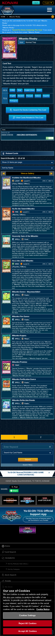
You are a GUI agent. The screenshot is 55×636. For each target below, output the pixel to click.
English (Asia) (29, 90)
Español (46, 96)
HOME (3, 17)
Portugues (13, 101)
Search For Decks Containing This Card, (27, 30)
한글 (19, 90)
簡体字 (39, 90)
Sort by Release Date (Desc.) (18, 564)
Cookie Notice (43, 609)
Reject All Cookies (27, 623)
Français (30, 96)
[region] (27, 609)
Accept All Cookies (27, 631)
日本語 (12, 90)
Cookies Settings (27, 615)
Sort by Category (14, 569)
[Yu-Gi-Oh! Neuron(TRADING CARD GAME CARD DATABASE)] (7, 10)
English (12, 96)
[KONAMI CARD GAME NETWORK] (27, 530)
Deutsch (21, 96)
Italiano (37, 96)
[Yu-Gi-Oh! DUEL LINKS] (27, 500)
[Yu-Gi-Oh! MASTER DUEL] (45, 500)
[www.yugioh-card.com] (10, 500)
